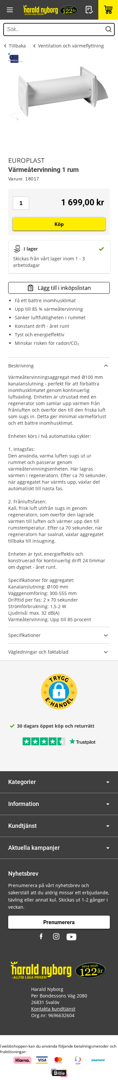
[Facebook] (42, 937)
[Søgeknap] (108, 29)
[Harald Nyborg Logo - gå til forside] (51, 9)
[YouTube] (71, 937)
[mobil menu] (10, 10)
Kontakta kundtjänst (53, 1009)
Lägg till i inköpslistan (64, 287)
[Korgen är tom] (108, 10)
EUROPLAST (26, 160)
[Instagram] (57, 937)
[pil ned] (108, 782)
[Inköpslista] (90, 10)
